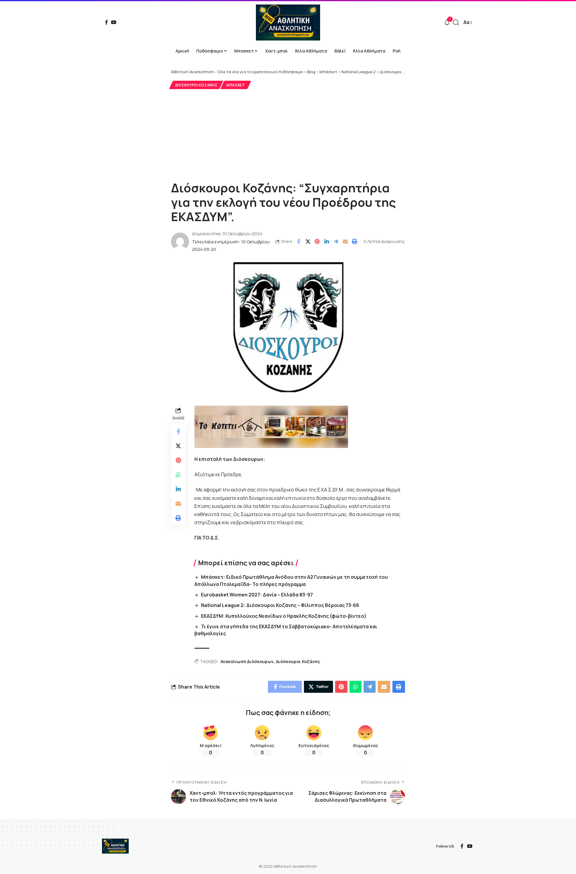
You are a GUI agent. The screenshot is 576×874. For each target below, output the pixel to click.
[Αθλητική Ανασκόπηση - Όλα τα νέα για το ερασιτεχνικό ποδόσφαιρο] (288, 23)
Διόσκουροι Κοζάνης (196, 85)
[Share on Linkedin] (326, 241)
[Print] (354, 241)
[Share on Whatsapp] (178, 475)
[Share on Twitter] (308, 241)
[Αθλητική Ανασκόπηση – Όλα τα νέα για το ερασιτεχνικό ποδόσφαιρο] (115, 846)
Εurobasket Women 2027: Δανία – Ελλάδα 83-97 (257, 594)
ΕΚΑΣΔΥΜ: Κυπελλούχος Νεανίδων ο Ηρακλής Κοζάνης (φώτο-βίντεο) (283, 616)
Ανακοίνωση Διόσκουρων (247, 661)
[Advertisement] (288, 134)
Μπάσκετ (235, 85)
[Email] (345, 241)
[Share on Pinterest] (317, 241)
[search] (456, 22)
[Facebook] (107, 22)
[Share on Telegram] (336, 241)
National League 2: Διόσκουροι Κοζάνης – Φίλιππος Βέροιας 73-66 (280, 605)
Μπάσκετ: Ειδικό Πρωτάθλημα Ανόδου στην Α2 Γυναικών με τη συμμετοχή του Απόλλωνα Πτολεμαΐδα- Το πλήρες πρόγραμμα (291, 580)
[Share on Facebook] (298, 241)
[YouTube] (114, 22)
